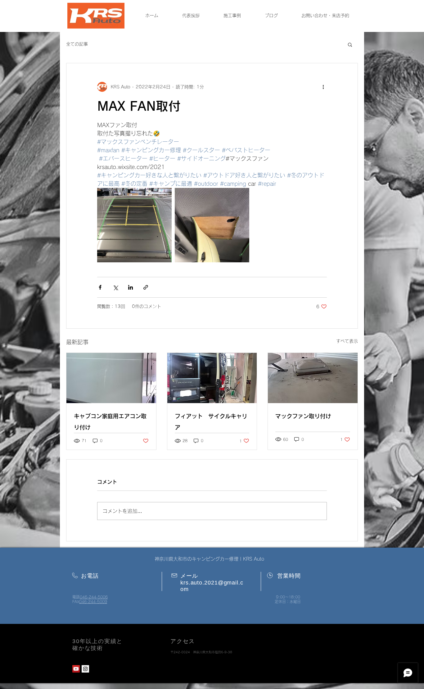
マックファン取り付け (303, 416)
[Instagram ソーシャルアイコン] (85, 669)
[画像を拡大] (134, 225)
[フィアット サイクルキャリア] (212, 378)
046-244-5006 (94, 597)
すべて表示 (347, 341)
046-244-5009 (93, 601)
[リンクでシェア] (146, 287)
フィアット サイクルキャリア (211, 421)
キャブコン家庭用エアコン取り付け (110, 421)
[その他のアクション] (323, 87)
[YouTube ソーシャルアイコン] (76, 669)
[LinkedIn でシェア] (130, 287)
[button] (350, 44)
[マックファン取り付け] (313, 378)
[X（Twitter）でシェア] (115, 287)
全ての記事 (77, 44)
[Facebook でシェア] (100, 287)
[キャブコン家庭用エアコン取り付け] (111, 378)
